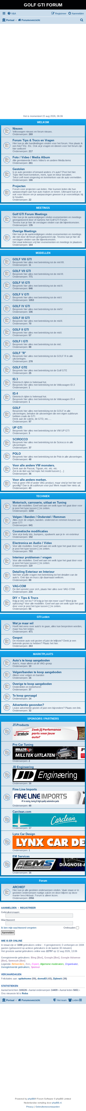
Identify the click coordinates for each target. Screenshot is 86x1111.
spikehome (24, 978)
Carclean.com (22, 811)
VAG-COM (19, 586)
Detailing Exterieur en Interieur (33, 571)
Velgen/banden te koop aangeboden (37, 672)
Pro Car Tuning (23, 744)
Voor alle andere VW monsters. (34, 465)
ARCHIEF (19, 887)
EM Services (21, 856)
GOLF (17, 408)
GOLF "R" (19, 353)
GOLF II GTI (21, 329)
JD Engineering (23, 767)
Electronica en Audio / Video (32, 543)
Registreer (28, 907)
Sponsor (35, 967)
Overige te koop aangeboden (32, 684)
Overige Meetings (24, 231)
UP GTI (17, 427)
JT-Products (21, 725)
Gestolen (19, 169)
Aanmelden (9, 907)
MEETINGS (43, 207)
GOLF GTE (20, 367)
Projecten (19, 186)
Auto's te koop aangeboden (31, 660)
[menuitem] (11, 13)
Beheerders (18, 964)
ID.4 (15, 393)
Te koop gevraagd (25, 695)
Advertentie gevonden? (28, 705)
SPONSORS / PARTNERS (43, 718)
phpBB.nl (57, 1102)
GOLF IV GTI (21, 306)
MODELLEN (43, 253)
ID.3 (15, 379)
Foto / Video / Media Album (31, 157)
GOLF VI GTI (21, 282)
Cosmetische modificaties (30, 531)
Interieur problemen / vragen (32, 557)
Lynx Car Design (24, 834)
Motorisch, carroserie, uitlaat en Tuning (39, 502)
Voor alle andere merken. (30, 479)
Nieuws (17, 128)
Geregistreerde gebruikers (15, 967)
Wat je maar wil (23, 623)
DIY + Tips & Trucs (25, 598)
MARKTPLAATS (43, 654)
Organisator (71, 964)
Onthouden (70, 927)
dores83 (42, 978)
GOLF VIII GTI (22, 259)
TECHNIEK (43, 496)
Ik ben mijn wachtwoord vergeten (18, 927)
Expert (35, 964)
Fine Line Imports (25, 789)
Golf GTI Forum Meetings (30, 214)
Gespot (17, 637)
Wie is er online (11, 940)
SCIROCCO (20, 439)
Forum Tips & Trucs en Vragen (33, 140)
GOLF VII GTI (22, 271)
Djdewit (57, 978)
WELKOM (43, 122)
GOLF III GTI (21, 318)
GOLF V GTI (21, 294)
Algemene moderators (52, 964)
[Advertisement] (43, 69)
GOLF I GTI (20, 341)
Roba (25, 993)
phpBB (31, 1099)
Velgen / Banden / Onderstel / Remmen (39, 517)
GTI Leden (43, 617)
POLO (17, 453)
